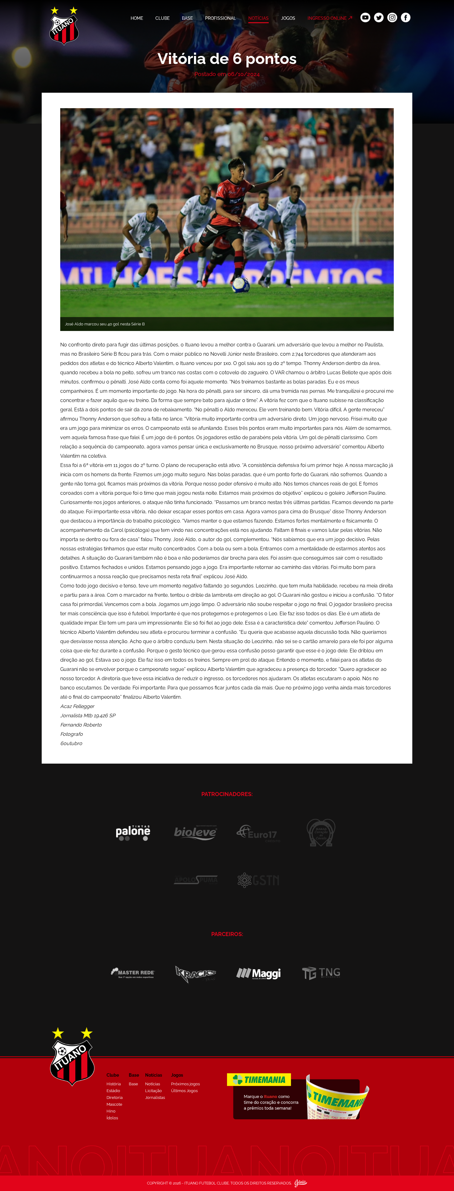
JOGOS (288, 18)
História (114, 1084)
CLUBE (162, 18)
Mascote (114, 1104)
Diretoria (115, 1097)
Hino (111, 1111)
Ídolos (112, 1118)
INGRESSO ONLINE (327, 18)
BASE (187, 18)
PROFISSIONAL (220, 18)
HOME (137, 18)
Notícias (152, 1084)
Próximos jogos (185, 1084)
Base (133, 1084)
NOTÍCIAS (258, 18)
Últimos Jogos (184, 1090)
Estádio (113, 1090)
